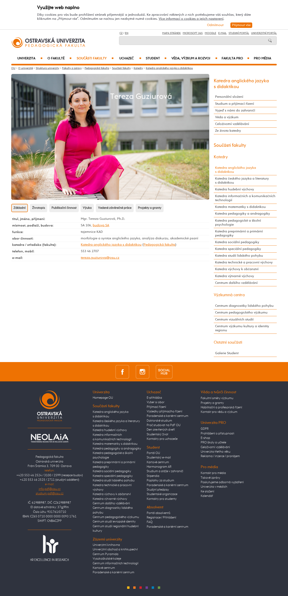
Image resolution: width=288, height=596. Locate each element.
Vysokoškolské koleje (107, 558)
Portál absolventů (158, 513)
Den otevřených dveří (161, 429)
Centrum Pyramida (105, 554)
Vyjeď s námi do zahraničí (235, 110)
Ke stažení (207, 491)
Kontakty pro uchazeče (162, 438)
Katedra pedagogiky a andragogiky (242, 213)
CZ (121, 33)
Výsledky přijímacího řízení (164, 411)
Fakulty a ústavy (72, 68)
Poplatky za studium (160, 480)
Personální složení (229, 96)
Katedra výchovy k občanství (237, 269)
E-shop (205, 438)
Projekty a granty (149, 207)
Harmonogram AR (159, 466)
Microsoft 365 (193, 33)
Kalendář (207, 496)
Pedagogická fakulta (97, 68)
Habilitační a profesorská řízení (221, 407)
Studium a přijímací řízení (234, 103)
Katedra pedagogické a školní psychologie (238, 222)
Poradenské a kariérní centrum (113, 572)
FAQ (150, 522)
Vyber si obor (155, 402)
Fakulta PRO (235, 58)
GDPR (205, 428)
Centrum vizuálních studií (234, 319)
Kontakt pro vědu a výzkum (219, 412)
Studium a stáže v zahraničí (165, 471)
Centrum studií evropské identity (114, 521)
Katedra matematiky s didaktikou (240, 207)
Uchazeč (130, 58)
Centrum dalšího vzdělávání (236, 283)
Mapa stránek (171, 33)
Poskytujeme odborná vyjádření (222, 482)
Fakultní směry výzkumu (217, 398)
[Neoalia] (49, 438)
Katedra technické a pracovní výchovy (244, 262)
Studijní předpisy (158, 489)
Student (156, 58)
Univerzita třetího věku (215, 451)
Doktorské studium (159, 420)
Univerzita (29, 58)
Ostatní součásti (228, 342)
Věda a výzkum (226, 117)
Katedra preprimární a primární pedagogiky (239, 233)
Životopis (38, 207)
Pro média (262, 58)
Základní (20, 207)
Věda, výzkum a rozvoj (194, 58)
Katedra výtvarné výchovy (234, 276)
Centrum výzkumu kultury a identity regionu (242, 328)
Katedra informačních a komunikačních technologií (245, 198)
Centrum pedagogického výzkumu (241, 312)
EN (126, 33)
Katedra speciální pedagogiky (238, 249)
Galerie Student (226, 353)
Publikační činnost (64, 207)
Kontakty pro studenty (162, 498)
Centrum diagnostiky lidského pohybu (244, 305)
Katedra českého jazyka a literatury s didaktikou (242, 180)
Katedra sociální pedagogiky (237, 242)
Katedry (138, 68)
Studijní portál (239, 33)
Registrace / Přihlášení (161, 517)
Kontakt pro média (213, 473)
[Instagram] (142, 372)
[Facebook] (122, 372)
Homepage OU (103, 397)
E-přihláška (154, 397)
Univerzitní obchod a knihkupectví (115, 549)
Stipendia (153, 476)
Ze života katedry (228, 130)
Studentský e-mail (159, 457)
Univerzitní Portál (264, 33)
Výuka (87, 207)
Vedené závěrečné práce (114, 207)
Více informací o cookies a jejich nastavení (191, 18)
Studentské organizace (162, 494)
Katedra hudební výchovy (234, 189)
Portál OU (153, 453)
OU (13, 68)
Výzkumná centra (229, 295)
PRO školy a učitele (213, 442)
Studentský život (157, 434)
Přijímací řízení (156, 407)
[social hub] (164, 372)
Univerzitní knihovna (106, 545)
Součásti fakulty (95, 58)
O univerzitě (25, 68)
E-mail (222, 33)
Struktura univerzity (47, 68)
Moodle (210, 33)
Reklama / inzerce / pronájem (220, 456)
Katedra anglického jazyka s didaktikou (169, 68)
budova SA (101, 225)
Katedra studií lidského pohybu (239, 255)
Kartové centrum (104, 567)
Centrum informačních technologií (115, 563)
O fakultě (59, 58)
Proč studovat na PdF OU (163, 425)
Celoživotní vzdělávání (232, 124)
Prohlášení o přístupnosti (217, 433)
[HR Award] (49, 547)
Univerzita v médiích (214, 486)
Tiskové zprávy (210, 477)
